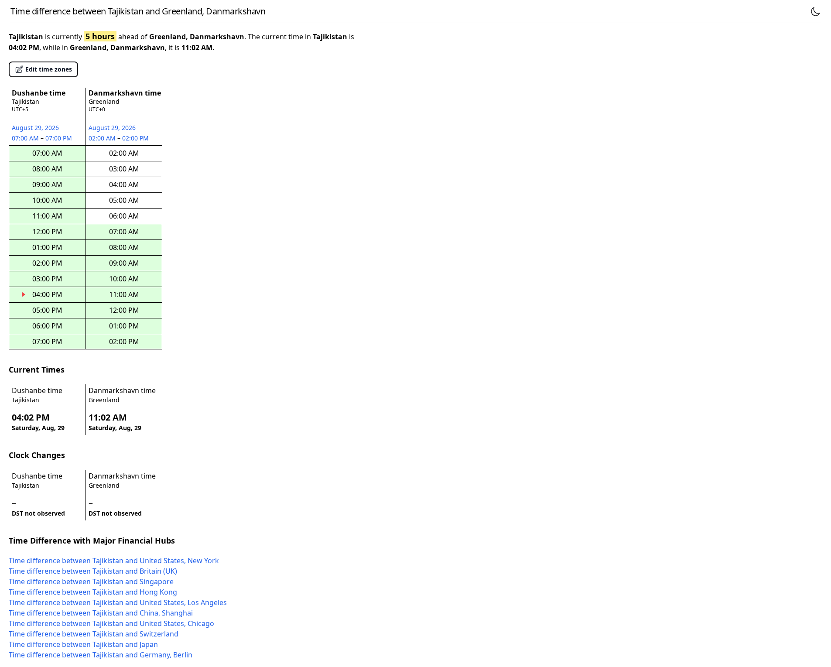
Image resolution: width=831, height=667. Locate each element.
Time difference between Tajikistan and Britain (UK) (93, 571)
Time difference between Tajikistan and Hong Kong (93, 592)
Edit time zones (48, 69)
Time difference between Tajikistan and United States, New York (114, 560)
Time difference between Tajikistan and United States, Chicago (111, 623)
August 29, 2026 (35, 127)
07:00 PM (59, 138)
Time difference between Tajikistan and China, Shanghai (101, 613)
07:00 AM (26, 138)
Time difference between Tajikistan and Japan (83, 644)
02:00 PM (136, 138)
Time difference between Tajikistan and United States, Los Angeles (118, 602)
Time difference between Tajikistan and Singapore (91, 581)
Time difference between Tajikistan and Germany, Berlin (100, 655)
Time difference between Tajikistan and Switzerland (93, 634)
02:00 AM (103, 138)
